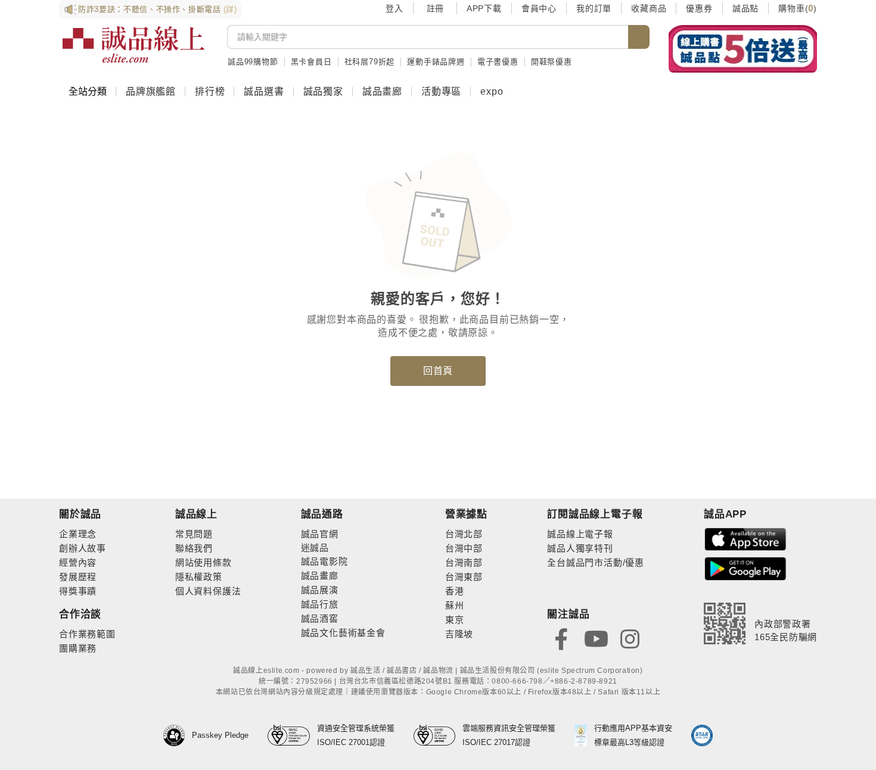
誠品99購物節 (253, 61)
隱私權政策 (198, 577)
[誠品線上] (133, 44)
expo (491, 91)
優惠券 (699, 8)
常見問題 (194, 534)
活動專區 (441, 91)
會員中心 (539, 8)
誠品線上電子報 (580, 534)
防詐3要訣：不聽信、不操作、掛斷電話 (157, 9)
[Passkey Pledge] (177, 735)
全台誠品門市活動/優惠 (595, 562)
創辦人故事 (82, 548)
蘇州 (454, 605)
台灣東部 (464, 577)
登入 (394, 8)
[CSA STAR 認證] (702, 735)
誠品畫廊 (382, 91)
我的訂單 (593, 8)
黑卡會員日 (311, 61)
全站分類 (88, 91)
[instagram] (630, 638)
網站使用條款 (203, 562)
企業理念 (78, 534)
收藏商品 (648, 8)
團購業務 (78, 648)
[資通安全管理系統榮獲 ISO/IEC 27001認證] (292, 735)
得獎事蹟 (78, 591)
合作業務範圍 (87, 634)
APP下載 (484, 8)
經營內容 (78, 562)
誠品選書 (264, 91)
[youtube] (596, 638)
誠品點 (745, 8)
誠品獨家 (323, 91)
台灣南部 (464, 562)
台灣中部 (464, 548)
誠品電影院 (324, 561)
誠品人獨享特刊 (580, 548)
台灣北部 (464, 534)
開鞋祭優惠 (551, 61)
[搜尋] (639, 37)
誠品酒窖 (319, 618)
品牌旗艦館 (151, 91)
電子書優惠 (497, 61)
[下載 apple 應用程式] (745, 539)
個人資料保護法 (208, 591)
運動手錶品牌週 (436, 61)
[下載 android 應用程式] (745, 568)
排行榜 (210, 91)
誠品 (319, 548)
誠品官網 (319, 534)
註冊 (435, 8)
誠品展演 (319, 590)
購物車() (797, 8)
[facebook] (561, 638)
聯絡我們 (194, 548)
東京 (454, 620)
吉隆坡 (459, 634)
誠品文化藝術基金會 (343, 633)
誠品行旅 (319, 604)
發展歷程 (78, 577)
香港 (454, 591)
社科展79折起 (369, 61)
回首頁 (438, 371)
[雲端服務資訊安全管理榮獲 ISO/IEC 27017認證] (438, 735)
